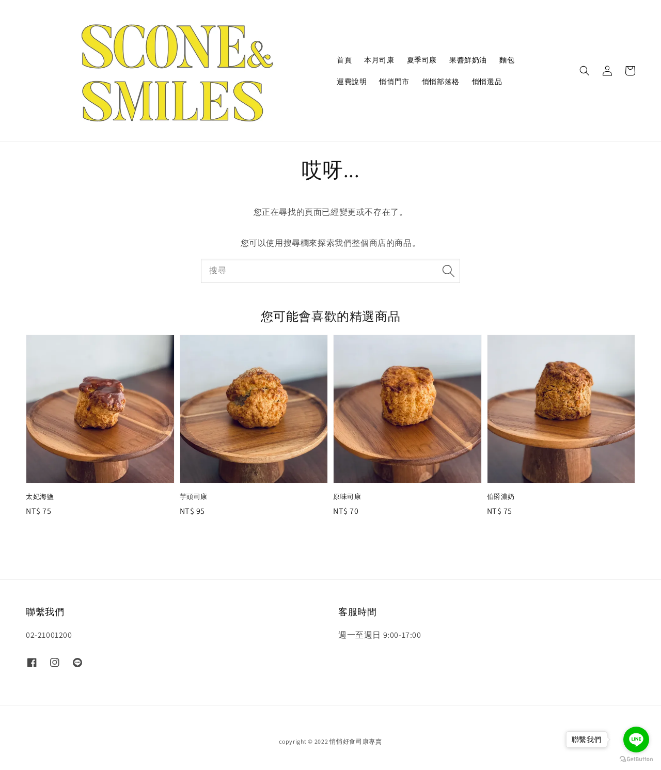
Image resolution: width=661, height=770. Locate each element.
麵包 (506, 60)
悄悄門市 (394, 81)
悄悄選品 (487, 81)
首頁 (344, 60)
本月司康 (379, 60)
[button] (584, 70)
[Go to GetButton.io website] (636, 759)
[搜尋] (448, 270)
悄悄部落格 (441, 81)
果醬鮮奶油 (468, 60)
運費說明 (352, 81)
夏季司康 (422, 60)
